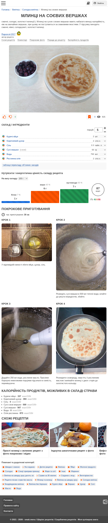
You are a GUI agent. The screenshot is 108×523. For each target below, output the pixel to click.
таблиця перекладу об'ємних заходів (21, 165)
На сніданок (29, 467)
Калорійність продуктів (78, 40)
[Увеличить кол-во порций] (104, 128)
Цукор (82, 484)
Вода (18, 488)
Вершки (71, 484)
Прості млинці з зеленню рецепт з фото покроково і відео (23, 452)
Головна (8, 500)
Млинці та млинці (44, 480)
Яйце (72, 467)
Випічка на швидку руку (67, 480)
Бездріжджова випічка (14, 484)
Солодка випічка (90, 480)
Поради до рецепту (56, 40)
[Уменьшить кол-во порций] (104, 131)
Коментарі (22, 40)
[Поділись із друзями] (105, 502)
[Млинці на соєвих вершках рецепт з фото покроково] (54, 78)
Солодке (9, 471)
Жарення (75, 471)
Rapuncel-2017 (8, 34)
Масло (8, 488)
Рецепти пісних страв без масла (18, 480)
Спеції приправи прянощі (28, 471)
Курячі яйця (57, 484)
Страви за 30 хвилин (47, 476)
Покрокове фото (37, 40)
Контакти (8, 511)
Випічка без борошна (38, 484)
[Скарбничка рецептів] (88, 3)
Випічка (61, 467)
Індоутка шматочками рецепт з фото (72, 450)
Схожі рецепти (8, 40)
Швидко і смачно (12, 467)
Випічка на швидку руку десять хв (19, 476)
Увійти (100, 3)
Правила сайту (11, 505)
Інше (63, 471)
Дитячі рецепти (46, 467)
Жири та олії (50, 471)
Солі (93, 484)
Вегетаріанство (86, 476)
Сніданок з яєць (68, 476)
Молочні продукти (87, 467)
